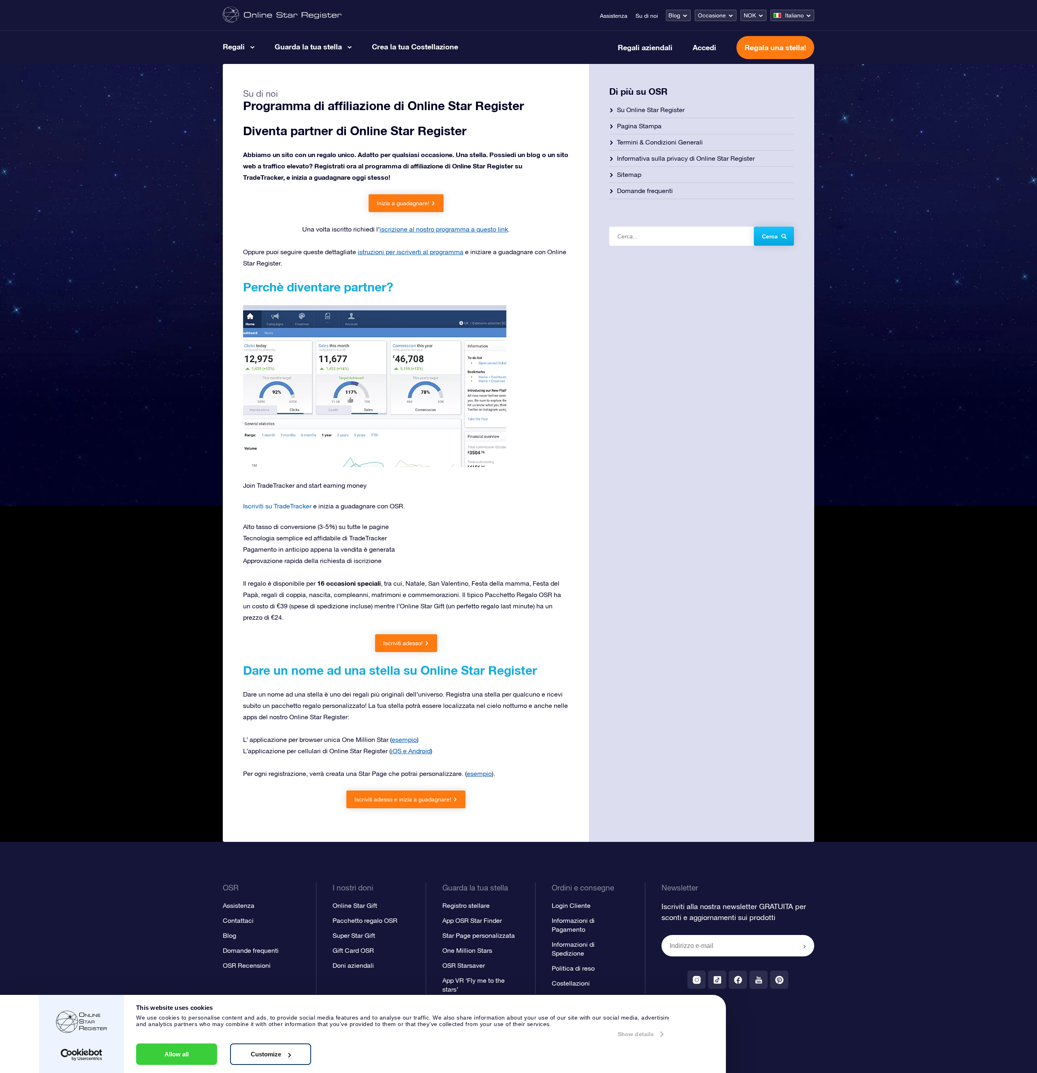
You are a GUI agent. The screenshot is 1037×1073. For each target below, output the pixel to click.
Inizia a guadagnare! (403, 203)
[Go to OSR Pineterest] (779, 980)
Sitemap (629, 174)
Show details (636, 1034)
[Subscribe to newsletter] (804, 946)
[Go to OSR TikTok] (717, 980)
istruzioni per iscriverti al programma (410, 251)
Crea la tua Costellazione (415, 46)
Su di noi (647, 16)
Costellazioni (571, 983)
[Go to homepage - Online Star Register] (282, 15)
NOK (750, 15)
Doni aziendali (353, 965)
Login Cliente (571, 905)
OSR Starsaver (463, 965)
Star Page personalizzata (478, 935)
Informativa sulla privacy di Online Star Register (686, 158)
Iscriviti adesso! (403, 643)
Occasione (712, 15)
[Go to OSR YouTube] (758, 980)
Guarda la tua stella (308, 46)
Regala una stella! (775, 47)
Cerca (770, 236)
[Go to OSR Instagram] (696, 980)
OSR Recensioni (247, 965)
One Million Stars (467, 950)
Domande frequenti (645, 190)
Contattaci (238, 920)
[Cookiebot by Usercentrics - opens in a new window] (81, 1055)
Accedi (704, 47)
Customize (266, 1054)
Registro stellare (466, 905)
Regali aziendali (645, 47)
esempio (404, 739)
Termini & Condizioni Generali (660, 142)
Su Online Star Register (651, 109)
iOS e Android (411, 750)
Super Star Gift (354, 935)
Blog (674, 15)
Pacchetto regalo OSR (365, 920)
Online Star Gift (355, 905)
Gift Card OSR (353, 950)
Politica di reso (573, 968)
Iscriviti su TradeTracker (277, 506)
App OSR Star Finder (472, 920)
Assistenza (613, 16)
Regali (234, 46)
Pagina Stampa (639, 126)
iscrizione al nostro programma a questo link (444, 229)
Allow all (176, 1054)
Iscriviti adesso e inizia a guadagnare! (402, 799)
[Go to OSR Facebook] (738, 980)
